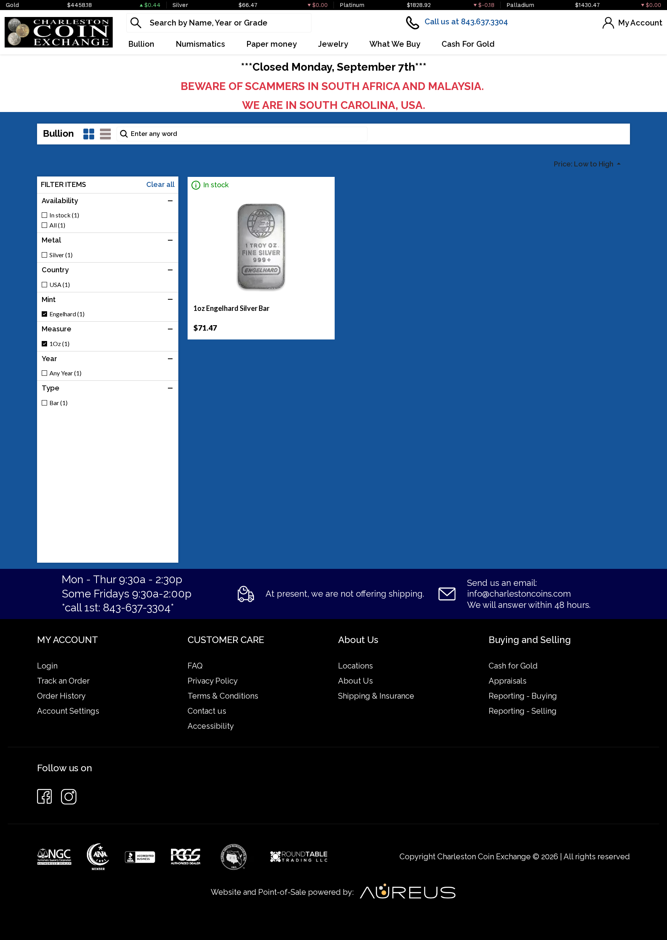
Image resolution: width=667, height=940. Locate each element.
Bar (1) (58, 403)
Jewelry (333, 44)
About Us (355, 680)
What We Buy (394, 44)
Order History (61, 696)
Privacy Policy (213, 680)
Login (47, 665)
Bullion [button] (141, 44)
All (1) (57, 225)
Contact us (207, 711)
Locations (355, 665)
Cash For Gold (468, 44)
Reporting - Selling (523, 711)
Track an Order (63, 680)
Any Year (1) (65, 373)
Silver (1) (61, 255)
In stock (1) (64, 215)
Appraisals (507, 680)
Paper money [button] (271, 44)
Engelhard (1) (67, 314)
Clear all (160, 184)
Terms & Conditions (223, 696)
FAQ (195, 665)
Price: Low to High (584, 164)
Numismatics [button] (200, 44)
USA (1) (59, 285)
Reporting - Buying (523, 696)
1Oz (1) (59, 344)
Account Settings (68, 711)
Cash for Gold (513, 665)
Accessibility (211, 726)
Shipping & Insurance (376, 696)
